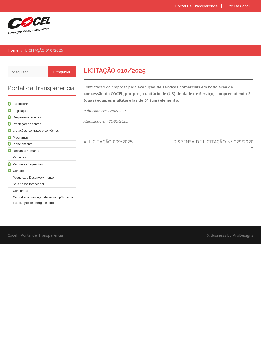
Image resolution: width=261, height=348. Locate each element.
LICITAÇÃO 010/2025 (115, 70)
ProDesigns (243, 235)
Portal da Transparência (196, 6)
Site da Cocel (238, 6)
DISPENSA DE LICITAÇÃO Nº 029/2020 (213, 142)
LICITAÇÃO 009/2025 (111, 142)
